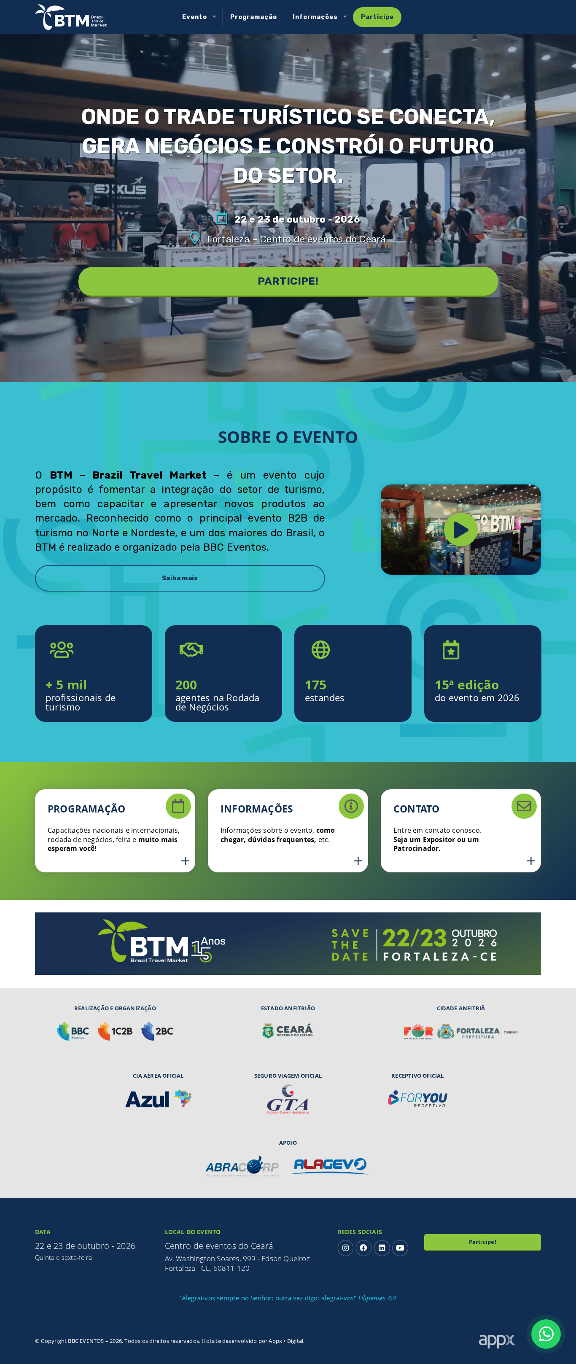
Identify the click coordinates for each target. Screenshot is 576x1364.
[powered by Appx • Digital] (510, 1338)
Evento (194, 17)
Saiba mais (180, 578)
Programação (253, 17)
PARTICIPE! (288, 281)
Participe (377, 17)
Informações (315, 17)
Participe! (482, 1242)
